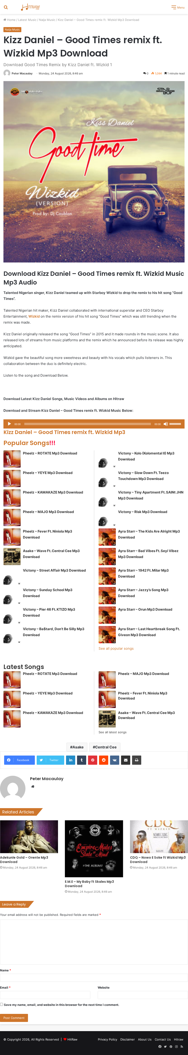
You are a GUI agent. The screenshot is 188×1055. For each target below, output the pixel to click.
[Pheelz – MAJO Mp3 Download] (12, 517)
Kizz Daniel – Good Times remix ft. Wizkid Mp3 (65, 432)
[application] (94, 424)
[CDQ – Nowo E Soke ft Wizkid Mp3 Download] (159, 836)
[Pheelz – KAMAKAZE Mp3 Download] (12, 498)
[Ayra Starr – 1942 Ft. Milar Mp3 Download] (107, 576)
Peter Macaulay (22, 73)
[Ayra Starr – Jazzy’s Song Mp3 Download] (107, 595)
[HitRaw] (30, 7)
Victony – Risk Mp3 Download (142, 512)
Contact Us (163, 1039)
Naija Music (47, 20)
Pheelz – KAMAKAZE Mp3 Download (53, 492)
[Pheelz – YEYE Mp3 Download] (12, 478)
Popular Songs (29, 443)
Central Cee (106, 747)
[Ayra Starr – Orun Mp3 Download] (107, 615)
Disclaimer (127, 1039)
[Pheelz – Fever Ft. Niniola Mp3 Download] (12, 537)
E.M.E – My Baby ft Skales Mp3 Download (89, 883)
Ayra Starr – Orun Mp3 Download (145, 609)
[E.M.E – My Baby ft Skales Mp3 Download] (94, 848)
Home (11, 20)
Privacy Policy (107, 1039)
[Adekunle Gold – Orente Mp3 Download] (29, 836)
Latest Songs (23, 667)
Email (5, 987)
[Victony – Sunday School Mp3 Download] (12, 595)
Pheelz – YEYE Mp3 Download (48, 473)
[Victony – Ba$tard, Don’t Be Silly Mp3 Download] (12, 634)
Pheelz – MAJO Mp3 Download (48, 512)
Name (5, 970)
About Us (145, 1039)
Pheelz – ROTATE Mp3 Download (50, 453)
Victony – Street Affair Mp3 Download (54, 570)
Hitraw (178, 1039)
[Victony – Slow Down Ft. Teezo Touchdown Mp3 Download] (107, 478)
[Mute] (165, 424)
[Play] (9, 424)
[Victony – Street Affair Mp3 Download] (12, 576)
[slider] (175, 423)
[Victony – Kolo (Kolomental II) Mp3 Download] (107, 459)
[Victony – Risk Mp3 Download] (107, 517)
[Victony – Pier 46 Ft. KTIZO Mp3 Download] (12, 615)
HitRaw (72, 1039)
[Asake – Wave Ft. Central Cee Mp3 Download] (12, 556)
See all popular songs (116, 648)
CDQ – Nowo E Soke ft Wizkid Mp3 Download (158, 859)
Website (104, 987)
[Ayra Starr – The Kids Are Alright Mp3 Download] (107, 537)
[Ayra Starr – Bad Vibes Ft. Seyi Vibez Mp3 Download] (107, 556)
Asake (78, 747)
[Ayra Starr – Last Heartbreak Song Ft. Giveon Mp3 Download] (107, 634)
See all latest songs (113, 732)
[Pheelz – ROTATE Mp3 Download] (12, 459)
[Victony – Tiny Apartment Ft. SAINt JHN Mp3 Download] (107, 498)
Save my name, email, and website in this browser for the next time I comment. (61, 1005)
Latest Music (27, 20)
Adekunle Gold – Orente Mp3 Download (24, 859)
